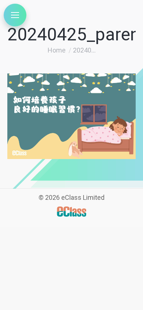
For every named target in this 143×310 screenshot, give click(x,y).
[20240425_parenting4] (71, 116)
